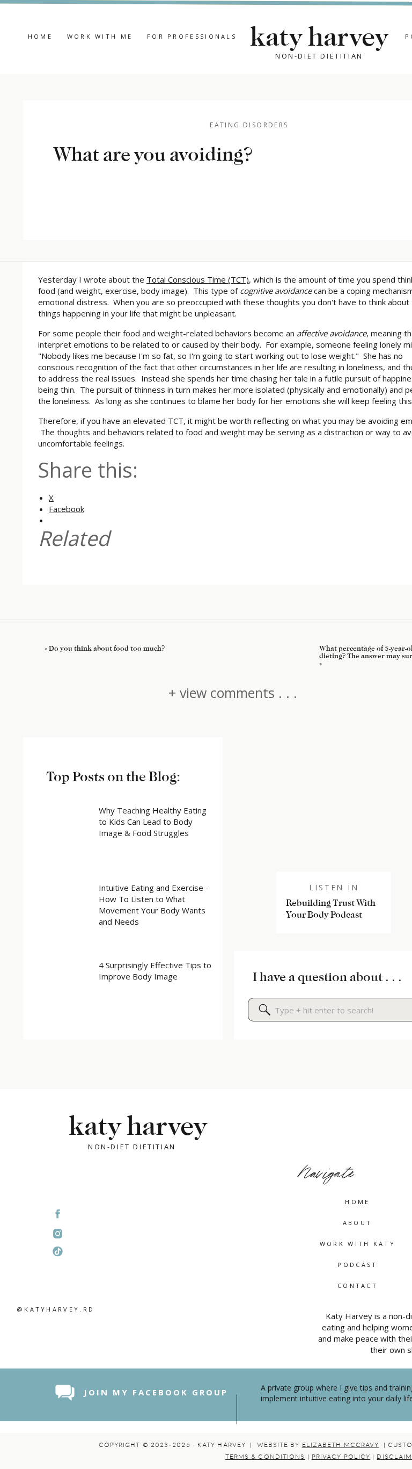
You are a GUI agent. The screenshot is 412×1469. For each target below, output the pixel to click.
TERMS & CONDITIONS (265, 1456)
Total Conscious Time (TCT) (197, 279)
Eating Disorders (249, 124)
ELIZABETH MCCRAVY (340, 1445)
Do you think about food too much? (107, 648)
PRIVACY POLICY (341, 1456)
